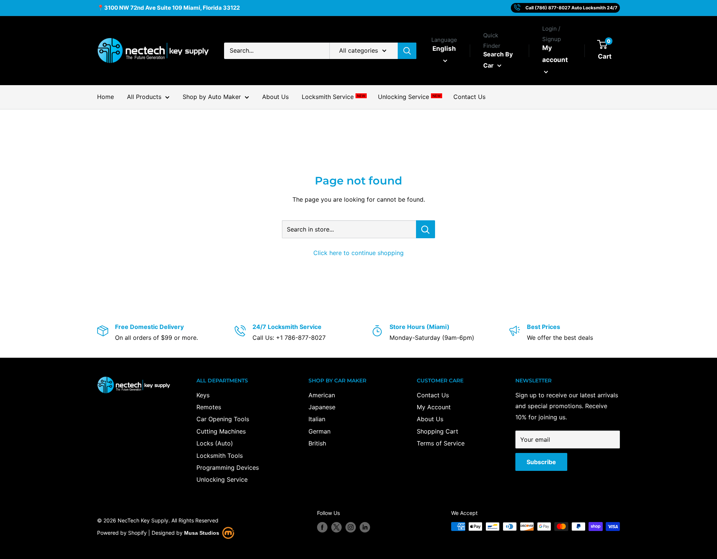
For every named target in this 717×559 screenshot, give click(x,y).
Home (105, 96)
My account (555, 53)
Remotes (208, 407)
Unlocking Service (409, 96)
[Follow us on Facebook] (322, 527)
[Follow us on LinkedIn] (365, 527)
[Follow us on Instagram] (350, 527)
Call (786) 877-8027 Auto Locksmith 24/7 (571, 7)
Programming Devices (227, 467)
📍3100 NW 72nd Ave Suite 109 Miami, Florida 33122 (168, 7)
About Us (275, 96)
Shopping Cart (437, 431)
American (321, 395)
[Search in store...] (425, 229)
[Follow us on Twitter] (336, 527)
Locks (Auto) (214, 443)
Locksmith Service (333, 96)
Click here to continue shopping (358, 253)
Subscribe (541, 462)
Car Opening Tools (222, 419)
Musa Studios (201, 533)
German (319, 431)
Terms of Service (441, 443)
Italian (316, 419)
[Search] (407, 51)
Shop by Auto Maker (212, 96)
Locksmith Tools (219, 455)
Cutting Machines (221, 431)
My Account (434, 407)
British (317, 443)
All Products (144, 96)
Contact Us (469, 96)
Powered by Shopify (122, 533)
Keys (202, 395)
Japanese (321, 407)
